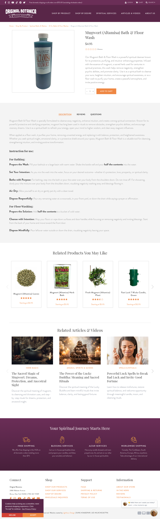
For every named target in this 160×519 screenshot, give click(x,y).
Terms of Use (88, 497)
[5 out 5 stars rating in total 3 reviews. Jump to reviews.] (134, 299)
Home (11, 26)
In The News (122, 490)
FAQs (83, 487)
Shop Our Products (56, 487)
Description (65, 114)
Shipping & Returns (91, 490)
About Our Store (125, 487)
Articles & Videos (130, 13)
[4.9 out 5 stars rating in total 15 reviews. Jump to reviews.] (26, 298)
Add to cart (106, 91)
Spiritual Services (106, 13)
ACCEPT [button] (33, 515)
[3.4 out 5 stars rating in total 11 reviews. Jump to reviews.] (98, 299)
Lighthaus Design (69, 512)
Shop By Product (61, 13)
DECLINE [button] (12, 515)
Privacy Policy (89, 494)
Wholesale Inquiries (56, 497)
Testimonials (123, 497)
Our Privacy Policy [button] (29, 509)
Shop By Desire (83, 13)
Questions (95, 114)
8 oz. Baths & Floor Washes (58, 26)
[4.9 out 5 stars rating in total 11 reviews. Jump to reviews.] (62, 299)
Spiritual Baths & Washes (38, 26)
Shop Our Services (55, 490)
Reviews (81, 114)
